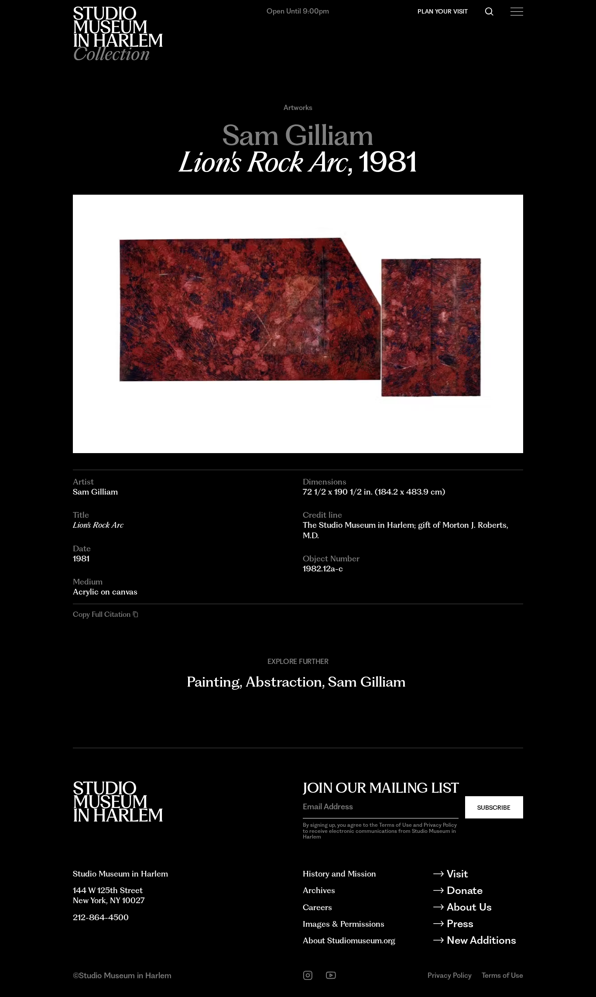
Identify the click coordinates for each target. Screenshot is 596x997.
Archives (319, 890)
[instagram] (308, 975)
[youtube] (331, 975)
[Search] (489, 12)
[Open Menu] (516, 12)
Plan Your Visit (443, 11)
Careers (317, 907)
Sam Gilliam (367, 681)
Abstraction (284, 681)
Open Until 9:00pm (298, 11)
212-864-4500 (101, 917)
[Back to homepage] (118, 27)
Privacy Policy (450, 975)
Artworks (298, 108)
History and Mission (339, 873)
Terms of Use (502, 975)
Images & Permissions (343, 923)
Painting (213, 681)
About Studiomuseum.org (349, 940)
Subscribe (493, 807)
